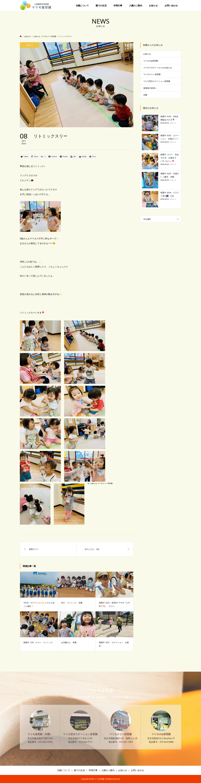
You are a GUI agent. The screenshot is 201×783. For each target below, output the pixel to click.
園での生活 (101, 5)
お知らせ (153, 5)
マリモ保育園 (100, 690)
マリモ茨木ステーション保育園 (156, 81)
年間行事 (117, 5)
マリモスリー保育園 (105, 483)
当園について (82, 5)
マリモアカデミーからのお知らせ (157, 67)
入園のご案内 (135, 5)
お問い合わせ (171, 5)
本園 (145, 95)
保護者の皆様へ (150, 88)
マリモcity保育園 (150, 60)
